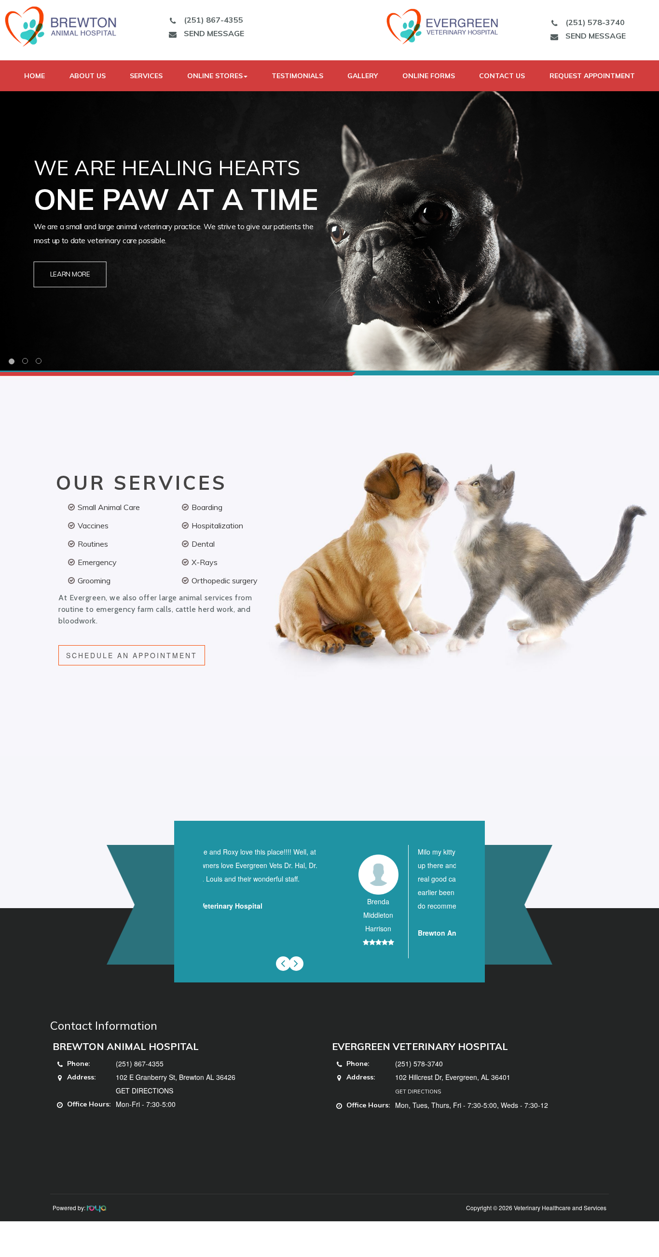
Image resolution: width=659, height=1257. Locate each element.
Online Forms (428, 75)
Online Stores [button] (215, 75)
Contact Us (502, 75)
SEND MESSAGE (214, 33)
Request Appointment (592, 75)
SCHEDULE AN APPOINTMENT (131, 655)
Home (34, 75)
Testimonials (297, 75)
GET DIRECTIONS (144, 1090)
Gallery (362, 75)
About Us (87, 75)
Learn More (70, 274)
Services (146, 75)
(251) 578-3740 (594, 22)
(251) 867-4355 (213, 20)
